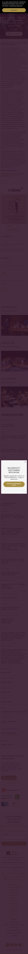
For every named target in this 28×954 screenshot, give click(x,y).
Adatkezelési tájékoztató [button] (15, 5)
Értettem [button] (14, 10)
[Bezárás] (25, 462)
